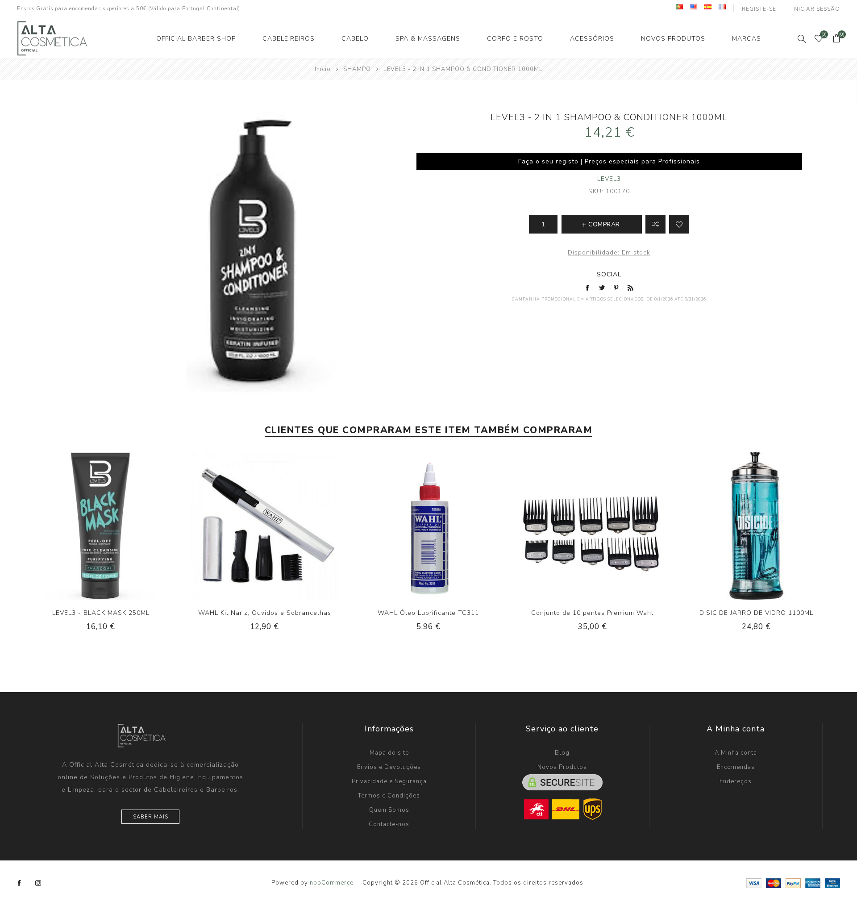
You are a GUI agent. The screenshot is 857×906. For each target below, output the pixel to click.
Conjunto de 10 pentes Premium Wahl (592, 613)
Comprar (119, 525)
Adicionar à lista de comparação (655, 224)
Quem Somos (389, 810)
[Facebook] (19, 883)
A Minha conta (736, 753)
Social (609, 274)
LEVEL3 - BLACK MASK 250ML (101, 613)
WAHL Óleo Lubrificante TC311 (428, 613)
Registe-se (759, 9)
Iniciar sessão (816, 9)
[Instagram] (38, 883)
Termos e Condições (389, 796)
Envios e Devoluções (389, 767)
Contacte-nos (389, 824)
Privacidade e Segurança (389, 781)
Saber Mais (150, 817)
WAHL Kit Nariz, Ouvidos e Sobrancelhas (264, 613)
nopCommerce (332, 883)
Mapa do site (389, 753)
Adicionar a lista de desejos (679, 224)
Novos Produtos (562, 767)
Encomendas (736, 767)
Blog (562, 753)
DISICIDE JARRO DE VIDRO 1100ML (756, 613)
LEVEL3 (609, 179)
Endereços (736, 781)
